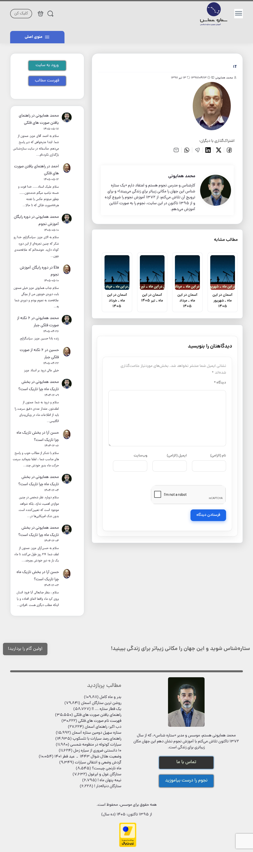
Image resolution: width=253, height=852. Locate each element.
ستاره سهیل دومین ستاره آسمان (96, 733)
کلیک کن (21, 14)
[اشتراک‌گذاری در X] (218, 150)
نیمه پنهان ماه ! (109, 780)
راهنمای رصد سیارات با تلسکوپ (97, 739)
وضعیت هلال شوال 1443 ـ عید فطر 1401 (87, 757)
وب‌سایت (140, 455)
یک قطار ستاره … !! (106, 709)
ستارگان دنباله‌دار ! (107, 786)
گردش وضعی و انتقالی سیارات (98, 763)
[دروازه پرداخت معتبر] (127, 846)
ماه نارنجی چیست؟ (106, 769)
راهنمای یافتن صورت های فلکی (97, 715)
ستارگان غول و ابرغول (104, 774)
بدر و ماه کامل (110, 697)
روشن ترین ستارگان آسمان (101, 703)
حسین (54, 350)
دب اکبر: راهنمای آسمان (103, 727)
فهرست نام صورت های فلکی (99, 721)
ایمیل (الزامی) (177, 455)
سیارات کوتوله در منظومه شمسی (95, 745)
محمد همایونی (47, 116)
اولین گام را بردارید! (25, 649)
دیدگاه (220, 382)
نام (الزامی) (218, 455)
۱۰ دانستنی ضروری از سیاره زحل (97, 751)
